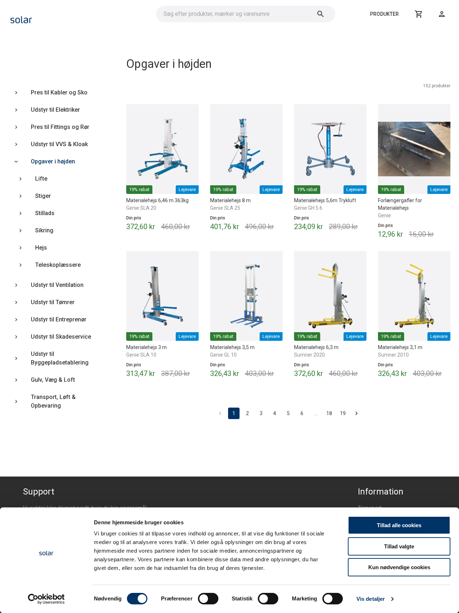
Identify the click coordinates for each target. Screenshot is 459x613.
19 (343, 413)
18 (329, 413)
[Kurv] (418, 14)
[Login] (441, 14)
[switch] (208, 598)
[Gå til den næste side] (356, 413)
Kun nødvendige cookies (399, 567)
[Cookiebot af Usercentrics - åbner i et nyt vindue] (46, 599)
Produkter (384, 14)
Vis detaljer (370, 599)
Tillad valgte (399, 546)
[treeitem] (53, 92)
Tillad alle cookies (399, 525)
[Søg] (320, 14)
